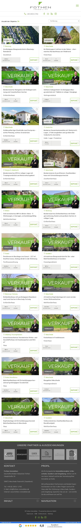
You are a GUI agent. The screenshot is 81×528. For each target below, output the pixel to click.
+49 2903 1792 (32, 14)
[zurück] (6, 454)
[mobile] (77, 5)
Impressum (30, 514)
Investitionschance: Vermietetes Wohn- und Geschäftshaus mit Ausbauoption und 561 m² (20, 339)
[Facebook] (44, 14)
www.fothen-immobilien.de (20, 492)
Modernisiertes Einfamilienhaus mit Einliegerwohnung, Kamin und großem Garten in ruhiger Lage (60, 216)
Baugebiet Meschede (52, 380)
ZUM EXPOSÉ (34, 59)
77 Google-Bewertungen (54, 526)
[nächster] (75, 454)
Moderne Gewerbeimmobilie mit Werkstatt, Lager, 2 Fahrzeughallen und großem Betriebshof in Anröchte (60, 132)
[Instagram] (56, 14)
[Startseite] (40, 6)
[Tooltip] (79, 522)
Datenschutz (42, 514)
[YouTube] (48, 14)
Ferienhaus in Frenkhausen (54, 337)
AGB (35, 514)
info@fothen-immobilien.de (19, 489)
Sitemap (50, 514)
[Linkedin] (52, 14)
